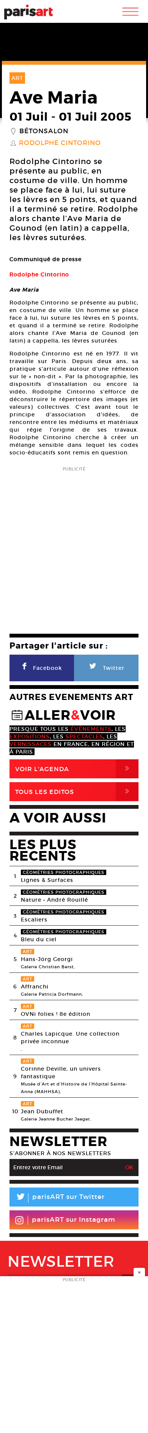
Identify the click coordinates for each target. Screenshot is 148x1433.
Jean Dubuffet (42, 1111)
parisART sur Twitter (60, 1198)
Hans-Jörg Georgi (47, 959)
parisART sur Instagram (73, 1220)
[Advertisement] (74, 547)
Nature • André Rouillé (54, 899)
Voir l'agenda (73, 768)
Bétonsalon (43, 131)
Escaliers (34, 919)
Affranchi (35, 986)
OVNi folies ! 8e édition (55, 1014)
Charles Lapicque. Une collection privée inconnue (70, 1037)
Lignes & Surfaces (47, 880)
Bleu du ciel (39, 939)
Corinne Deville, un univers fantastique (61, 1072)
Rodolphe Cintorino (60, 143)
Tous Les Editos (73, 791)
